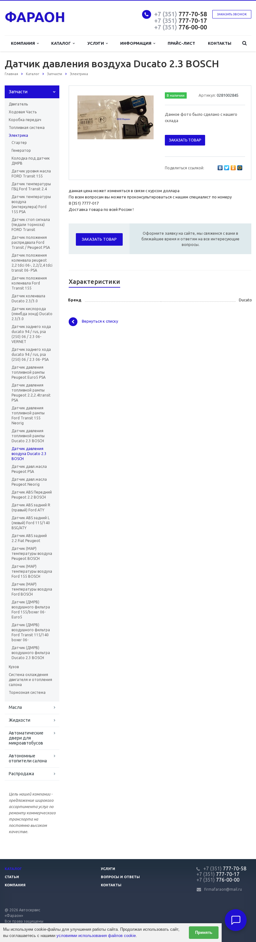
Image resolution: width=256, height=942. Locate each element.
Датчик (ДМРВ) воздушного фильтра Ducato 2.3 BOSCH (31, 653)
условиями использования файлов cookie (96, 935)
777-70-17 (180, 20)
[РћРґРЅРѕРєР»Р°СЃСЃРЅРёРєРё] (233, 167)
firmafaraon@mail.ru (223, 889)
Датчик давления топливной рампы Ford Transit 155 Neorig (28, 415)
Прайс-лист (181, 43)
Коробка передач (25, 120)
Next (144, 116)
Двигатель (18, 104)
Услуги (96, 43)
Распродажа (21, 773)
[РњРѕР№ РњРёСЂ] (239, 167)
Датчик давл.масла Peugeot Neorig (29, 481)
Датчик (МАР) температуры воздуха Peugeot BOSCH (32, 553)
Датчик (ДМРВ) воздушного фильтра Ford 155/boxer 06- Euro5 (31, 609)
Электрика (18, 135)
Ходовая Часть (23, 112)
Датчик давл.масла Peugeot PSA (29, 469)
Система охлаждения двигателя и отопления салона (30, 680)
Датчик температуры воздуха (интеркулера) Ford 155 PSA (31, 204)
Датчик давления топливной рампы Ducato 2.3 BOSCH (28, 436)
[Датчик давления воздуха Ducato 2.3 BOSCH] (115, 117)
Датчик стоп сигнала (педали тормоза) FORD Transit (31, 225)
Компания (24, 43)
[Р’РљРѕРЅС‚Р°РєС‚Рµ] (220, 167)
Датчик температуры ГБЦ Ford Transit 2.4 (31, 186)
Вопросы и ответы (120, 877)
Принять (203, 932)
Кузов (14, 667)
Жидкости (19, 720)
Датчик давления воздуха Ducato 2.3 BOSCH (29, 454)
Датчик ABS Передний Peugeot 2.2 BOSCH (32, 494)
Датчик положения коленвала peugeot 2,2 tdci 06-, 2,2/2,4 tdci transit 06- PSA (32, 262)
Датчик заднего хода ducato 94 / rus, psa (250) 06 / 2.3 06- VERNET (31, 334)
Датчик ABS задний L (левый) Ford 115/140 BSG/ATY (31, 523)
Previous (86, 116)
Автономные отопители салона (28, 758)
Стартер (19, 143)
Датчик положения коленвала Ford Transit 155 (29, 283)
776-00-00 (180, 27)
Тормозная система (27, 692)
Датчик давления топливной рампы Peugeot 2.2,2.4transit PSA (31, 392)
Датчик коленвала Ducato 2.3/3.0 (28, 298)
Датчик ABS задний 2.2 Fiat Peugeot (29, 538)
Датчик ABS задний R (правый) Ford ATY (31, 507)
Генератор (21, 150)
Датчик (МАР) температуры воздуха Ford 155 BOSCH (32, 571)
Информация (136, 43)
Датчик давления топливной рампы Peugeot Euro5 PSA (29, 372)
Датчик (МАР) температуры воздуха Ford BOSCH (32, 589)
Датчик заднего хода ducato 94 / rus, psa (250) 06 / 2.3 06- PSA (31, 354)
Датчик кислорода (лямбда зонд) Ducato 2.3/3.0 (32, 314)
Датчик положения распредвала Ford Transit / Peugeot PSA (31, 242)
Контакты (219, 43)
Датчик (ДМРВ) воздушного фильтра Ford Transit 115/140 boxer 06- (31, 632)
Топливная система (27, 127)
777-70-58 (180, 14)
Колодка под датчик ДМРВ (31, 160)
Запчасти (18, 91)
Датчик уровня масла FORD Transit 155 (31, 173)
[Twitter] (226, 167)
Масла (15, 707)
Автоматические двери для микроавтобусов (26, 737)
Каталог (62, 43)
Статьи (12, 877)
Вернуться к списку (100, 321)
